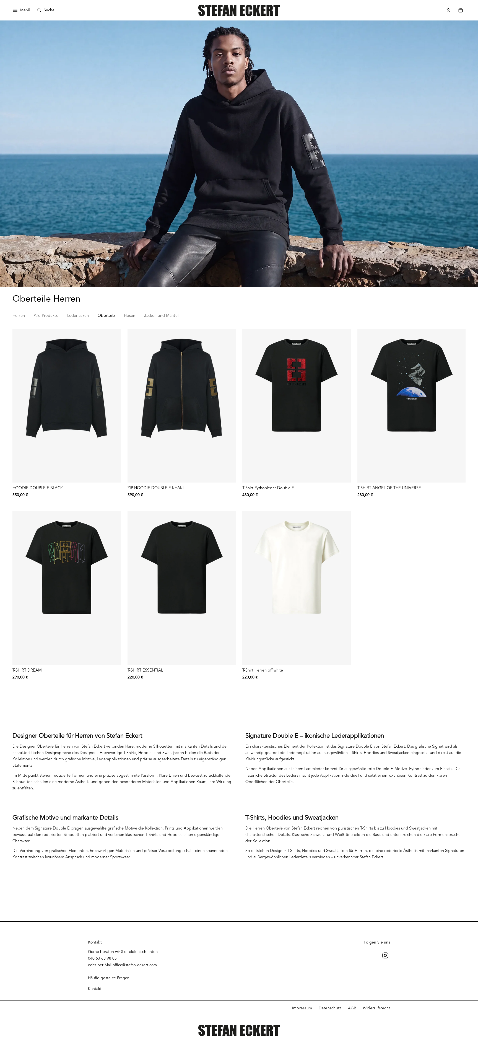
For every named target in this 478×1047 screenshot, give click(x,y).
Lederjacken (78, 315)
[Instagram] (385, 955)
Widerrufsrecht (376, 1008)
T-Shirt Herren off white (262, 670)
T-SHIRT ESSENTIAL (145, 670)
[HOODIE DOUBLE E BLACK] (66, 406)
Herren (18, 315)
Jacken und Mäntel (161, 315)
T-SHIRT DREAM (27, 670)
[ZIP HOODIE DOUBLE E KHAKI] (182, 406)
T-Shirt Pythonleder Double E (268, 487)
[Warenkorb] (461, 10)
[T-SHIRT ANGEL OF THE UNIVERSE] (411, 406)
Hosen (130, 315)
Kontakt (95, 988)
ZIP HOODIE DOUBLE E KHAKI (156, 487)
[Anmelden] (448, 10)
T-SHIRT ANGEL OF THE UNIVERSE (389, 487)
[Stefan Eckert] (239, 10)
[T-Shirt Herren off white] (296, 588)
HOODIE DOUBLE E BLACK (37, 487)
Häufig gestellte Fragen (108, 978)
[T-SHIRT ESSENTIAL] (182, 588)
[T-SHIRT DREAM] (66, 588)
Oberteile (106, 315)
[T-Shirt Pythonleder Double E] (296, 406)
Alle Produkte (46, 315)
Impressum (302, 1008)
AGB (352, 1008)
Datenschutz (330, 1008)
